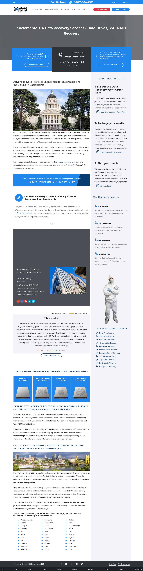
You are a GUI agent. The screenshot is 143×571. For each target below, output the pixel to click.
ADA (14, 2)
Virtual (74, 569)
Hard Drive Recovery (23, 380)
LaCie (47, 549)
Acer (22, 531)
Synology (72, 546)
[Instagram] (71, 564)
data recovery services (62, 162)
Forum (114, 2)
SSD (16, 569)
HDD (2, 569)
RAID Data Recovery (107, 339)
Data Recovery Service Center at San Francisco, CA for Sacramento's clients (53, 371)
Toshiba (24, 529)
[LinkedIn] (77, 564)
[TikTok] (82, 564)
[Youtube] (66, 564)
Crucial (47, 537)
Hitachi (23, 523)
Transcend (49, 523)
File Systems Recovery (107, 366)
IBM (46, 546)
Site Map (112, 564)
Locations (65, 9)
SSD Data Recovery (106, 336)
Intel (46, 531)
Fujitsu (71, 537)
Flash (121, 569)
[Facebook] (61, 564)
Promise (72, 540)
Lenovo (24, 543)
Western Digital (27, 520)
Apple (23, 534)
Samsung (48, 520)
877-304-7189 (32, 288)
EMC (70, 531)
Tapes (106, 569)
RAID (29, 569)
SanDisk (24, 549)
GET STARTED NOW (110, 65)
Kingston (24, 546)
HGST (71, 529)
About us (86, 9)
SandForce (49, 529)
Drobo (47, 543)
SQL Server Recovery (107, 356)
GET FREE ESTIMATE (36, 65)
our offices (112, 56)
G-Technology (74, 526)
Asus (46, 526)
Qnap (71, 543)
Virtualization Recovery (108, 343)
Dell (22, 537)
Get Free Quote (120, 9)
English (125, 2)
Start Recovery (102, 9)
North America (124, 564)
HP (22, 540)
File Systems (138, 569)
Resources (76, 9)
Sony (70, 549)
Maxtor (71, 534)
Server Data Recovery (80, 380)
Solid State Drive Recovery (42, 380)
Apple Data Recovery (61, 380)
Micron (47, 540)
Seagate (24, 526)
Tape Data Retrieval (107, 360)
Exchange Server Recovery (109, 353)
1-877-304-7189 (72, 2)
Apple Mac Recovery (107, 346)
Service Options (51, 9)
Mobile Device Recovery (108, 350)
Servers (90, 569)
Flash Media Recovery (107, 363)
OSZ (46, 534)
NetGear (72, 523)
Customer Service (28, 295)
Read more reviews (50, 355)
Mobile (59, 569)
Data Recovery (36, 9)
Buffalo (71, 520)
